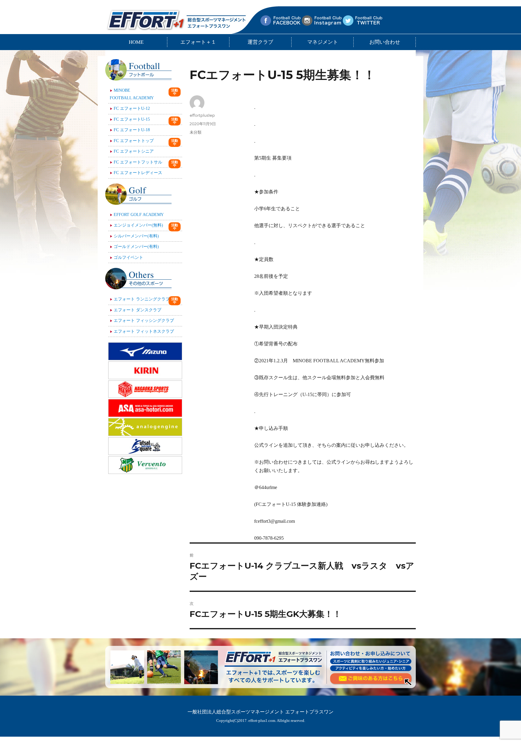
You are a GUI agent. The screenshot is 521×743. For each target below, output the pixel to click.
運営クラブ (260, 42)
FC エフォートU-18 (132, 130)
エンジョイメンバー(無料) (138, 225)
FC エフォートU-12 (132, 108)
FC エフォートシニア (134, 151)
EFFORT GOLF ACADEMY (139, 214)
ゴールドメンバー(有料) (136, 246)
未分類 (195, 132)
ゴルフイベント (128, 257)
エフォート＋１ (198, 42)
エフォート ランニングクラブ (142, 299)
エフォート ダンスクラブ (137, 310)
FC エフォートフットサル (138, 162)
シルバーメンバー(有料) (136, 236)
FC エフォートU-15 (132, 119)
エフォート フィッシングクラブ (144, 320)
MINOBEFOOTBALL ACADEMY (132, 94)
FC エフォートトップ (134, 140)
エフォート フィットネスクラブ (144, 331)
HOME (136, 42)
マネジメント (322, 42)
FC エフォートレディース (138, 172)
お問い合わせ (384, 42)
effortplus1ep (202, 115)
